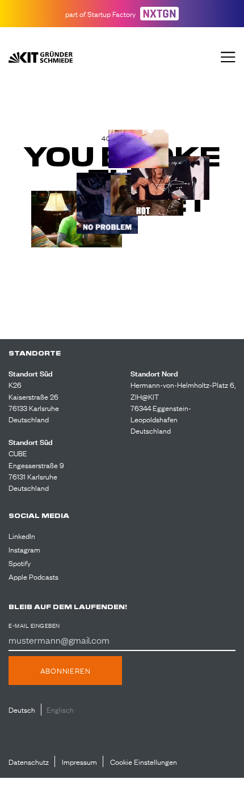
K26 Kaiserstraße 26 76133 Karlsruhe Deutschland (34, 401)
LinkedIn (22, 535)
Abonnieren (65, 670)
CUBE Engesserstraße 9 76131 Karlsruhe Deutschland (36, 470)
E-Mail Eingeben (34, 625)
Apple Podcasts (33, 576)
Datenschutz (29, 761)
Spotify (20, 562)
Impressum (79, 761)
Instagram (24, 549)
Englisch (60, 709)
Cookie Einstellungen (143, 761)
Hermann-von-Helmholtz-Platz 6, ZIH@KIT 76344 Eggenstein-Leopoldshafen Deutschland (183, 407)
